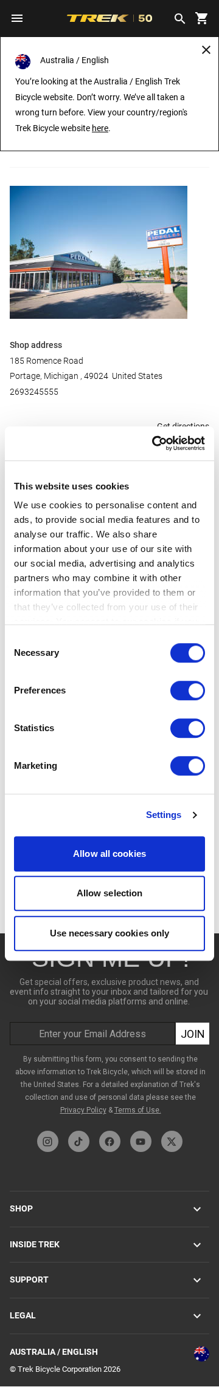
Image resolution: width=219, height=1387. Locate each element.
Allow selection (110, 893)
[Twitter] (171, 1141)
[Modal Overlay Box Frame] (110, 1029)
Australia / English (54, 1352)
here (100, 128)
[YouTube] (140, 1141)
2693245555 (34, 392)
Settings (164, 814)
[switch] (187, 690)
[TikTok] (78, 1141)
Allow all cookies (109, 853)
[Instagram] (47, 1141)
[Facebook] (109, 1141)
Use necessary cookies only (110, 933)
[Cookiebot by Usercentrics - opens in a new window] (154, 443)
